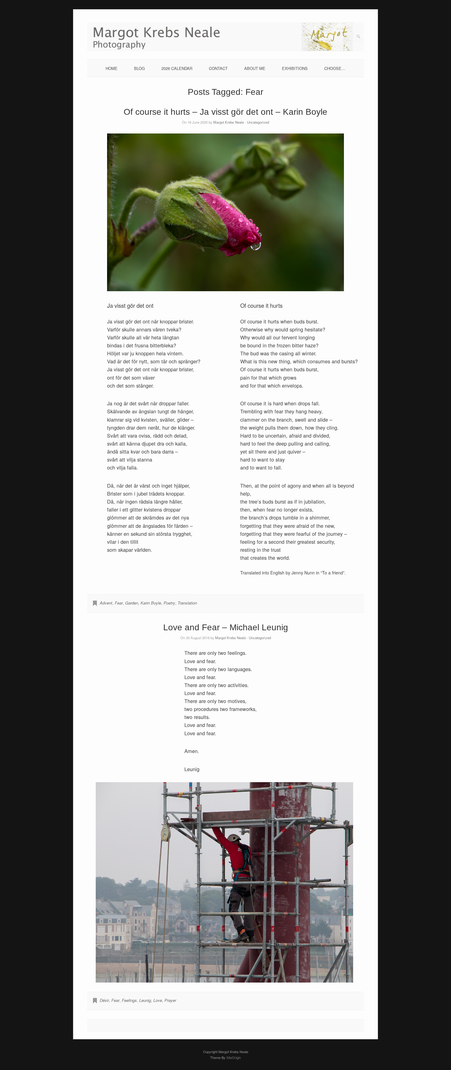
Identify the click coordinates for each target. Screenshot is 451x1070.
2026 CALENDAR (176, 68)
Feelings (129, 1000)
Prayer (170, 1000)
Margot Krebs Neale (228, 122)
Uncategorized (258, 122)
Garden (131, 603)
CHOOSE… (334, 68)
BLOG (139, 68)
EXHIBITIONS (295, 68)
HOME (112, 68)
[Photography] (225, 49)
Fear (119, 603)
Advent (106, 603)
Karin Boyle (151, 603)
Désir (104, 1000)
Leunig (145, 1000)
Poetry (169, 603)
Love (157, 1000)
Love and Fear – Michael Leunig (225, 627)
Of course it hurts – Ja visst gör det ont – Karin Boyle (225, 112)
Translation (187, 603)
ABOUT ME (254, 68)
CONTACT (218, 68)
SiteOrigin (233, 1057)
